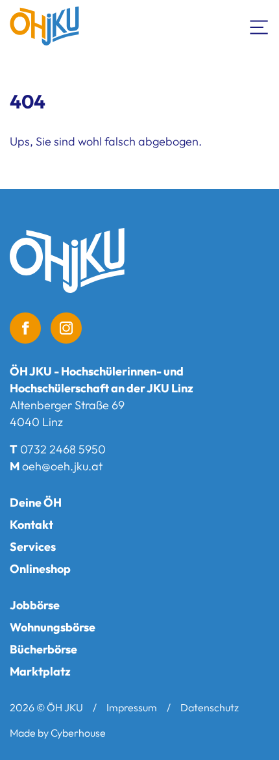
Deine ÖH (36, 502)
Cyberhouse (78, 732)
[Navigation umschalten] (259, 26)
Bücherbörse (43, 649)
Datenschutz (209, 707)
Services (33, 546)
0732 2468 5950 (63, 449)
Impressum (131, 707)
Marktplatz (40, 671)
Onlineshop (40, 568)
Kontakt (31, 524)
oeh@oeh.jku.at (62, 466)
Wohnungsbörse (52, 627)
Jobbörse (35, 605)
